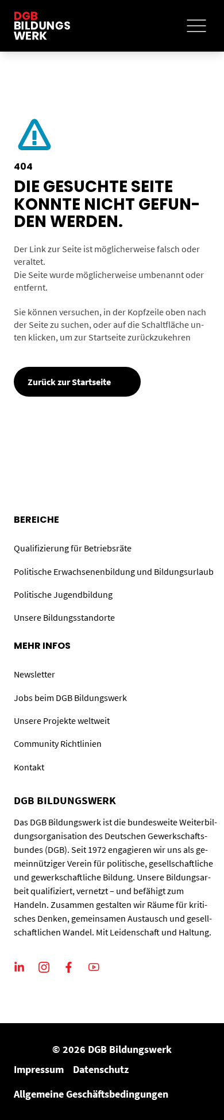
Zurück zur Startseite (69, 381)
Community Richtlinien (58, 743)
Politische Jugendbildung (63, 594)
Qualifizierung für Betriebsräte (73, 548)
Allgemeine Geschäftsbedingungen (91, 1094)
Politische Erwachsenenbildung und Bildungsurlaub (114, 571)
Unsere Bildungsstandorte (64, 617)
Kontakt (29, 767)
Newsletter (34, 674)
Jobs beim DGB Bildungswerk (70, 697)
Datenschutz (101, 1069)
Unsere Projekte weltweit (62, 720)
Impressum (39, 1069)
